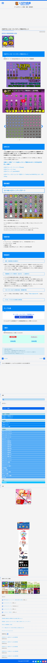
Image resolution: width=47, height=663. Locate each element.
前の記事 (5, 358)
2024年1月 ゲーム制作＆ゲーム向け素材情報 (10, 646)
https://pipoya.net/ (33, 293)
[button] (5, 126)
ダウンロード (25, 317)
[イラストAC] (23, 566)
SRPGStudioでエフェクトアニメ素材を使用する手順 (12, 599)
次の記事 (41, 358)
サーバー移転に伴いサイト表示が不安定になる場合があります (13, 627)
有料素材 (3, 33)
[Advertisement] (23, 17)
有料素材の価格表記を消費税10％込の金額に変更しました (12, 618)
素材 (15, 33)
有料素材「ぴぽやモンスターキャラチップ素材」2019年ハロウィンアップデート (16, 621)
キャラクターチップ (10, 33)
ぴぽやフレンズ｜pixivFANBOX (12, 171)
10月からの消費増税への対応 (7, 624)
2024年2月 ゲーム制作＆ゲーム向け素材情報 (10, 641)
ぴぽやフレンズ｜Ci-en (10, 169)
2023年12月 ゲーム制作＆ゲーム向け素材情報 (10, 651)
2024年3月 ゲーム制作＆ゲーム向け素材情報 (10, 637)
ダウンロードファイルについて (7, 630)
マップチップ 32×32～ (7, 612)
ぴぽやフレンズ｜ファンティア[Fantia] (14, 167)
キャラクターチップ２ (7, 609)
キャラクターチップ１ (7, 602)
